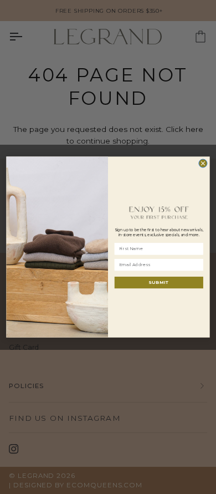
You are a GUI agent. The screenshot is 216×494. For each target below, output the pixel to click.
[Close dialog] (203, 163)
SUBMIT (158, 282)
